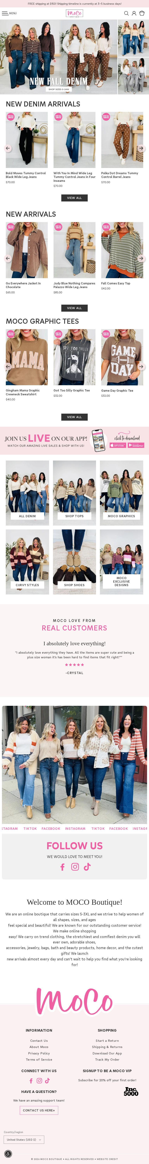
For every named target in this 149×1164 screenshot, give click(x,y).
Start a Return (107, 1040)
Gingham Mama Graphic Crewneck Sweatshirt (23, 392)
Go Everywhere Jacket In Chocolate (23, 285)
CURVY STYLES (27, 585)
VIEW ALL (74, 198)
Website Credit (107, 1159)
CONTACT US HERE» (39, 1110)
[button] (5, 13)
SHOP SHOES (74, 585)
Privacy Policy (39, 1053)
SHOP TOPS (74, 516)
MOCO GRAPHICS (121, 516)
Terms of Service (39, 1059)
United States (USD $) (21, 1139)
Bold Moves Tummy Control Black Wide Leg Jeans (26, 175)
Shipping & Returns (107, 1047)
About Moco (39, 1047)
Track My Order (107, 1059)
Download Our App (107, 1053)
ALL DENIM (27, 516)
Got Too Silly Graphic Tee (72, 390)
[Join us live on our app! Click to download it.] (74, 441)
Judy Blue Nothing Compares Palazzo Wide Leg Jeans (74, 285)
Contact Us (39, 1040)
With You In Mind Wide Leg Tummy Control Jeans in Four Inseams (74, 177)
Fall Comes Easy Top (115, 283)
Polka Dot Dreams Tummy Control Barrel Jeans (119, 175)
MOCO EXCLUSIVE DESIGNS (121, 581)
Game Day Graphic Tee (117, 390)
